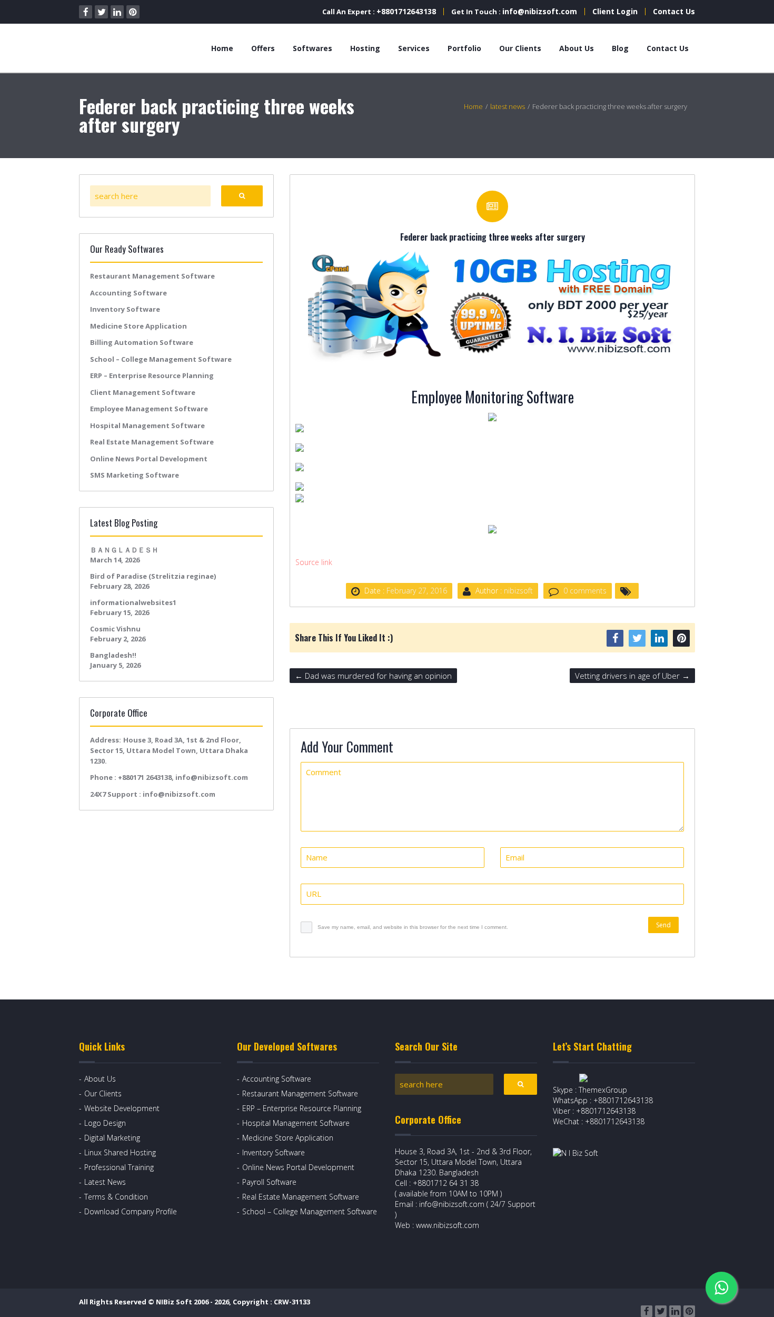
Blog (620, 48)
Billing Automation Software (141, 342)
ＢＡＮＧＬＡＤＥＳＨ (124, 549)
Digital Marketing (112, 1138)
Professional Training (119, 1167)
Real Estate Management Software (152, 442)
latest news (507, 106)
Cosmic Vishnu (115, 628)
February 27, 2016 (416, 591)
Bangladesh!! (113, 655)
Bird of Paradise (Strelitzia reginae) (153, 576)
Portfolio (464, 48)
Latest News (105, 1182)
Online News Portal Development (148, 458)
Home (222, 48)
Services (414, 48)
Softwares (312, 48)
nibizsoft (518, 591)
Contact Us (674, 11)
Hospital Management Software (147, 425)
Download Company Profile (130, 1211)
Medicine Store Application (138, 326)
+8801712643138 (406, 11)
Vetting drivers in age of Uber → (632, 675)
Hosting (365, 48)
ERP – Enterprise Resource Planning (152, 375)
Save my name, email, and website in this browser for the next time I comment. (412, 927)
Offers (263, 48)
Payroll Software (269, 1182)
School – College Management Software (161, 359)
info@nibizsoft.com (539, 11)
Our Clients (520, 48)
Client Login (615, 11)
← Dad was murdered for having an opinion (373, 675)
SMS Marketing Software (134, 475)
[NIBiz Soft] (127, 48)
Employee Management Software (149, 408)
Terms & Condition (116, 1197)
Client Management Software (142, 392)
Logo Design (105, 1123)
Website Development (122, 1108)
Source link (313, 562)
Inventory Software (125, 309)
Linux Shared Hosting (120, 1152)
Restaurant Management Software (152, 276)
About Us (576, 48)
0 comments (585, 591)
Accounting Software (128, 293)
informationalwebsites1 (133, 602)
